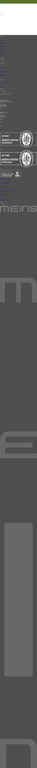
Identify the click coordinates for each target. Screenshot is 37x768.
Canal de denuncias (3, 194)
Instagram (1, 87)
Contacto (1, 51)
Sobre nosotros (2, 46)
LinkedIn (1, 83)
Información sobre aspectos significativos (6, 190)
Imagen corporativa (3, 198)
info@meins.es (2, 67)
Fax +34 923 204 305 (3, 75)
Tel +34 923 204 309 (3, 71)
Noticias (1, 48)
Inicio (1, 40)
